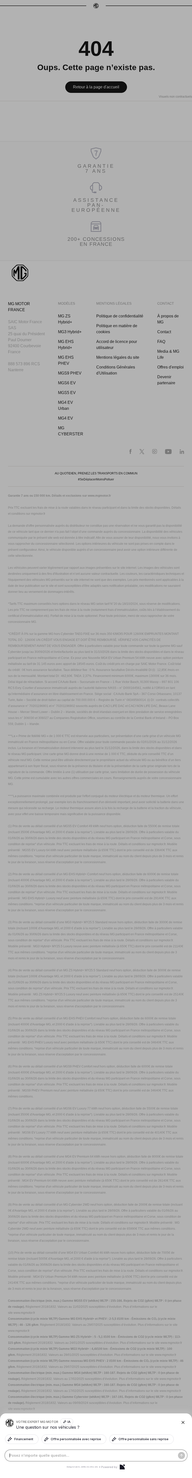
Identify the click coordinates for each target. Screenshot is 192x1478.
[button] (96, 739)
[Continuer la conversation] (181, 1455)
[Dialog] (122, 1467)
